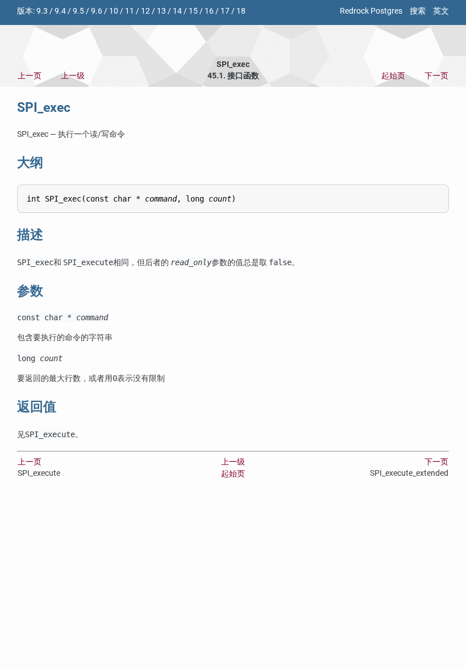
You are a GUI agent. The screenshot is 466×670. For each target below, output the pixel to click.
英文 (441, 11)
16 (209, 11)
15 (193, 11)
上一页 (29, 76)
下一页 (436, 76)
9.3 (42, 11)
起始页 (393, 76)
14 (177, 11)
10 (113, 11)
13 (161, 11)
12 (145, 11)
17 (225, 11)
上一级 (73, 76)
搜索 (418, 11)
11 (129, 11)
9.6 (96, 11)
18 (241, 11)
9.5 (78, 11)
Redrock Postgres (371, 11)
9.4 (60, 11)
